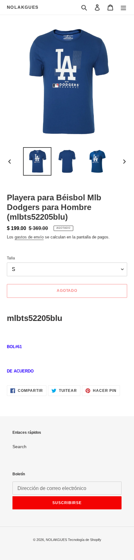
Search (19, 446)
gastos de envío (29, 237)
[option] (37, 161)
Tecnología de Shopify (84, 540)
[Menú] (123, 7)
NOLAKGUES (23, 7)
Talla (11, 258)
